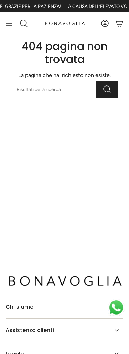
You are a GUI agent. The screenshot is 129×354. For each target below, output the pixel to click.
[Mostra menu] (9, 23)
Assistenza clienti (30, 330)
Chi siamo (20, 307)
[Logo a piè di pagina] (64, 280)
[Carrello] (119, 23)
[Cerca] (107, 89)
